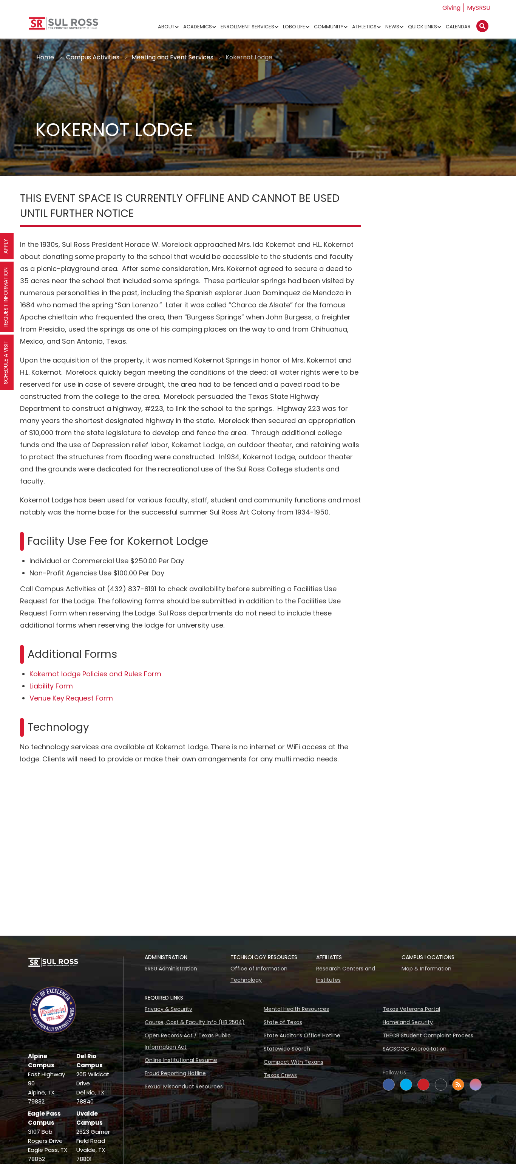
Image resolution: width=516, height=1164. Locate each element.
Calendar (458, 26)
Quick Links (422, 26)
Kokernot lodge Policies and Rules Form (95, 674)
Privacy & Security (168, 1009)
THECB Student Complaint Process (428, 1035)
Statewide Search (287, 1048)
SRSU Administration (171, 968)
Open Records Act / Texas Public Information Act (188, 1041)
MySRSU (478, 7)
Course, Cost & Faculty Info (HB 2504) (195, 1022)
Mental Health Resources (296, 1009)
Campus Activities (92, 57)
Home (45, 57)
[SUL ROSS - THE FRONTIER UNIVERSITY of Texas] (63, 26)
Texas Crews (280, 1075)
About (166, 26)
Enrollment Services (247, 26)
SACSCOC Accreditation (414, 1048)
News (392, 26)
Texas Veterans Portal (411, 1009)
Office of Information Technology (258, 974)
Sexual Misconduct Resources (184, 1086)
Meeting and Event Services (172, 57)
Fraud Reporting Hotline (175, 1073)
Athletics (364, 26)
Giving (451, 7)
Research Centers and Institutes (345, 974)
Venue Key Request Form (71, 698)
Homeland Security (408, 1022)
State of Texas (283, 1022)
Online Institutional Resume (181, 1060)
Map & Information (426, 968)
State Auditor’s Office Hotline (302, 1035)
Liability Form (51, 686)
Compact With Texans (293, 1062)
